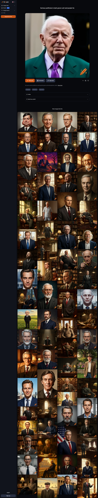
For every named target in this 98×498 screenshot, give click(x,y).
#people (28, 89)
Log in (8, 492)
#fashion (35, 89)
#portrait (42, 89)
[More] (83, 80)
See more (60, 85)
